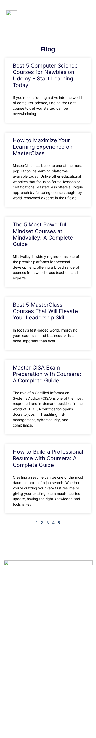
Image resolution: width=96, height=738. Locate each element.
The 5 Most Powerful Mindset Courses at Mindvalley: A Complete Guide (43, 234)
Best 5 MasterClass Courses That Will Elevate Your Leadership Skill (45, 311)
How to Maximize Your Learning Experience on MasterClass (42, 146)
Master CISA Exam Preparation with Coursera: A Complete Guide (47, 374)
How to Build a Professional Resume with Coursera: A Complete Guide (48, 458)
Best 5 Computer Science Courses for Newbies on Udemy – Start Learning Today (45, 75)
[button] (85, 14)
